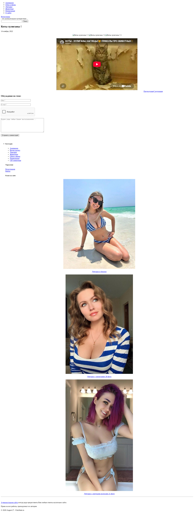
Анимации (9, 3)
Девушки (8, 7)
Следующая (158, 91)
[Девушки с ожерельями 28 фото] (99, 373)
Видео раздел (15, 150)
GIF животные (15, 160)
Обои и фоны (10, 5)
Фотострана (5, 17)
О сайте (8, 13)
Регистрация (10, 169)
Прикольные (10, 11)
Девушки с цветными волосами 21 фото (99, 494)
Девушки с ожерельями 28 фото (99, 377)
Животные (9, 9)
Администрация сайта (9, 502)
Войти (7, 171)
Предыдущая (148, 91)
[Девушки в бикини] (99, 268)
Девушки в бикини (99, 272)
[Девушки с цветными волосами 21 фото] (99, 490)
